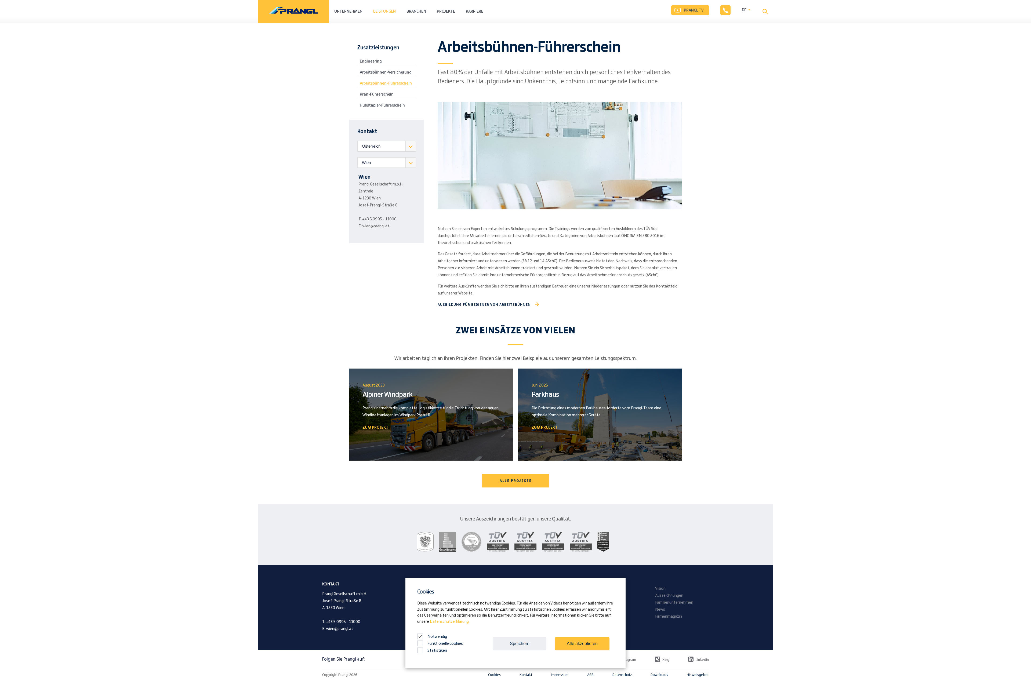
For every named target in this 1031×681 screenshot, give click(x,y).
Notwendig (437, 637)
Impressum (559, 675)
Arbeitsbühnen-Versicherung (386, 72)
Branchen (416, 11)
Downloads (659, 675)
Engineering (371, 61)
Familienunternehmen (674, 602)
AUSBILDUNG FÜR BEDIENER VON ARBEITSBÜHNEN (484, 305)
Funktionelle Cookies (445, 644)
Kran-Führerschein (377, 94)
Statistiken (437, 651)
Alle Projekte (516, 481)
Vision (660, 589)
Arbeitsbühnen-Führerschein (386, 83)
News (660, 609)
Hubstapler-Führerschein (382, 105)
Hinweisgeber (698, 675)
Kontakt (526, 675)
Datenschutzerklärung (449, 622)
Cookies (494, 675)
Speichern (519, 643)
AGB (590, 675)
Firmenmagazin (668, 616)
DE (744, 10)
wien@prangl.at (375, 226)
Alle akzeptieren (582, 643)
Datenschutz (622, 675)
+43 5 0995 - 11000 (379, 219)
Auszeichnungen (669, 595)
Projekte (446, 11)
